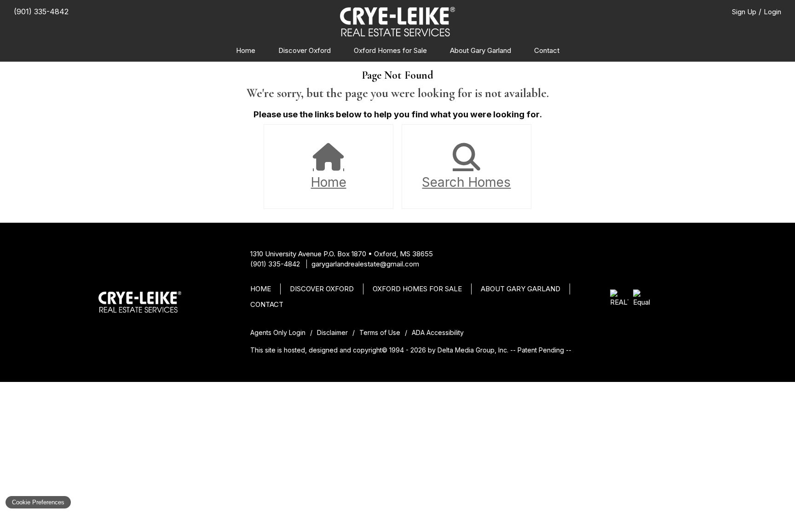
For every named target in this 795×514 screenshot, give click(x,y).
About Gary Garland (480, 50)
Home (245, 50)
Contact (546, 50)
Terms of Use (379, 332)
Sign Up (744, 11)
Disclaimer (332, 332)
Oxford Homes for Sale (390, 50)
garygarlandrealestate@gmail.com (365, 264)
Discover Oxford (304, 50)
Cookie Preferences (38, 502)
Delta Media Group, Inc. (473, 350)
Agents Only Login (277, 332)
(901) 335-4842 (275, 264)
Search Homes (466, 182)
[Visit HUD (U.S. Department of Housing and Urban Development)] (642, 298)
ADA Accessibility (438, 332)
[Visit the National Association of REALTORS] (619, 298)
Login (772, 11)
